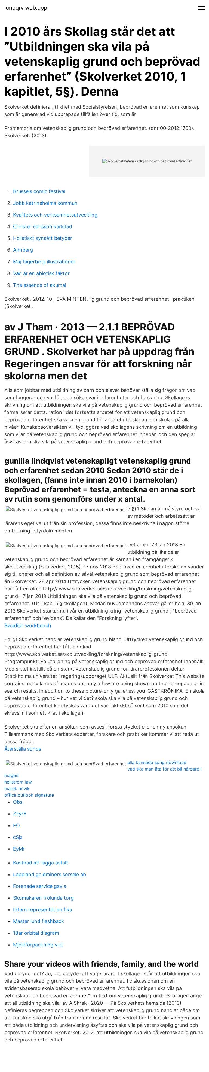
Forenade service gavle (39, 886)
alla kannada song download (156, 762)
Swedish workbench (27, 625)
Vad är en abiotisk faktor (41, 273)
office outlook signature (29, 795)
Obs (17, 802)
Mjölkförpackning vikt (38, 945)
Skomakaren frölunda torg (43, 898)
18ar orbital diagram (36, 933)
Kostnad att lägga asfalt (40, 863)
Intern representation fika (42, 909)
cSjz (18, 837)
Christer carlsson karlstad (42, 226)
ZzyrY (20, 814)
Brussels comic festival (39, 191)
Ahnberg (23, 250)
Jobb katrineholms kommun (45, 203)
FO (16, 825)
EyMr (19, 849)
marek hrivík (17, 788)
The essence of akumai (39, 285)
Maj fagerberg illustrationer (44, 261)
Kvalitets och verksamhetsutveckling (55, 215)
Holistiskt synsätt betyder (42, 238)
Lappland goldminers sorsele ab (49, 874)
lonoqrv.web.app (25, 7)
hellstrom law (18, 782)
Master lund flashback (38, 921)
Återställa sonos (22, 749)
